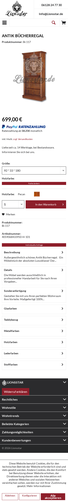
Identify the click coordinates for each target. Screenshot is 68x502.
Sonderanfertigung (15, 290)
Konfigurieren (29, 495)
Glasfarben (10, 308)
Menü (4, 22)
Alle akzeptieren (53, 497)
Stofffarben (11, 364)
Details (8, 270)
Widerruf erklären (15, 391)
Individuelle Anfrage (34, 245)
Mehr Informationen (39, 486)
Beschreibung (12, 252)
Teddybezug (11, 319)
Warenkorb (64, 22)
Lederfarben (11, 353)
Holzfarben (10, 342)
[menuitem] (4, 22)
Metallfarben (11, 330)
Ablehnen (10, 495)
